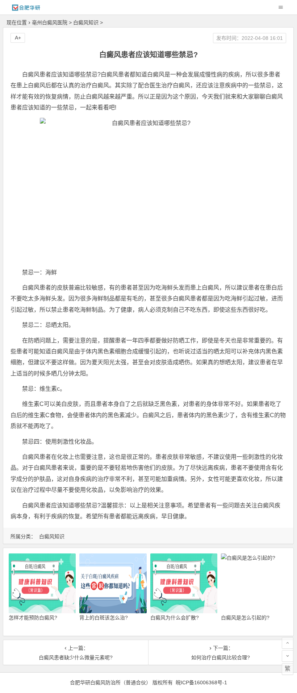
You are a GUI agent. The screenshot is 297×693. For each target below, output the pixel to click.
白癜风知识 (86, 22)
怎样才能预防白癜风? (33, 618)
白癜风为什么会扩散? (174, 618)
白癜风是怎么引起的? (245, 618)
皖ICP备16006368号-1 (201, 682)
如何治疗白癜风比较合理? (220, 657)
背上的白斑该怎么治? (103, 618)
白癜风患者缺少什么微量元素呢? (76, 657)
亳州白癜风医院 (49, 22)
